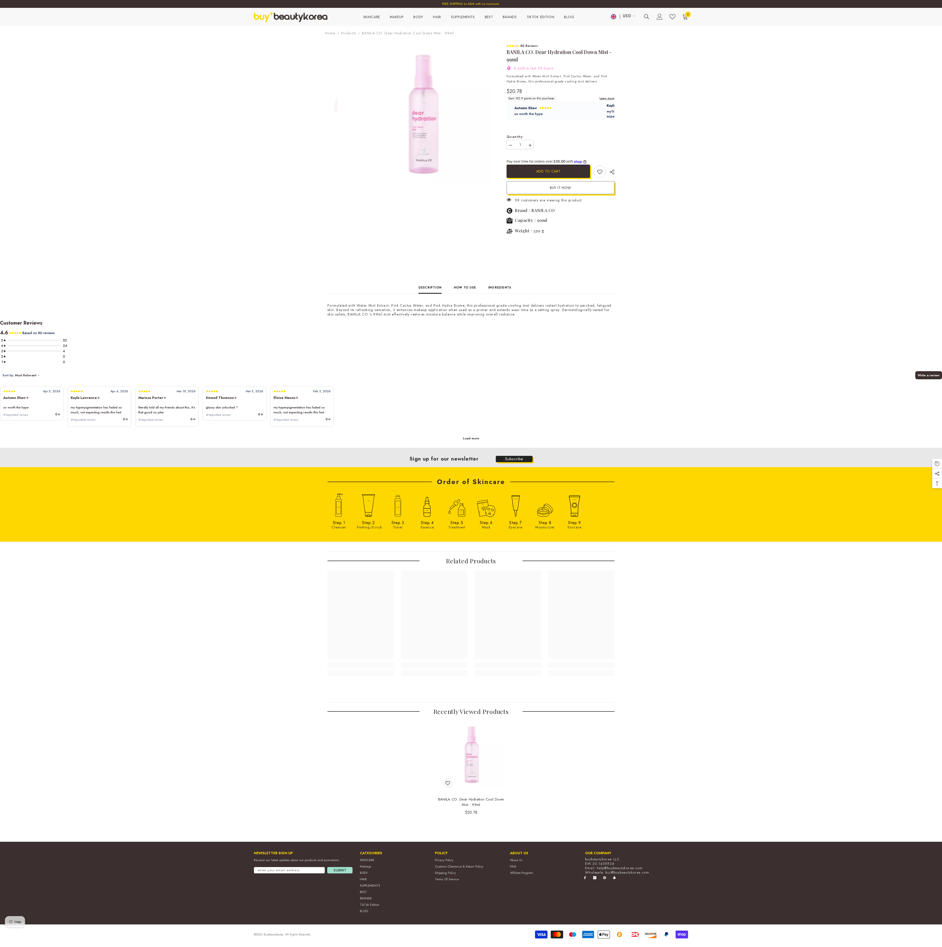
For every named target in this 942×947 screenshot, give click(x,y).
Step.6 (486, 523)
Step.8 (545, 523)
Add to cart (548, 171)
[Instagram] (595, 878)
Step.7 (515, 523)
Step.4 (427, 523)
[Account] (660, 17)
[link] (600, 172)
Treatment (456, 527)
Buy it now (560, 187)
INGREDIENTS (499, 287)
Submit (340, 870)
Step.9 (574, 523)
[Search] (646, 16)
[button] (32, 403)
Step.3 (398, 523)
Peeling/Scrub (368, 527)
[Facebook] (585, 878)
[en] (613, 17)
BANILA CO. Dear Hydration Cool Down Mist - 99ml (471, 802)
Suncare (574, 527)
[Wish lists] (672, 17)
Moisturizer (545, 527)
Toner (398, 527)
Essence (427, 527)
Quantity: (515, 136)
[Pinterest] (605, 878)
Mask (486, 527)
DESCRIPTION (430, 287)
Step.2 (368, 523)
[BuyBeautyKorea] (339, 505)
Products (348, 33)
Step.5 (456, 523)
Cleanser (339, 527)
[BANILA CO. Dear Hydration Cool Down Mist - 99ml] (471, 754)
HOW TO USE (465, 287)
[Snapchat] (614, 878)
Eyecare (516, 527)
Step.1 (339, 523)
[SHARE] (610, 172)
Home (330, 33)
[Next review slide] (611, 111)
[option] (471, 4)
